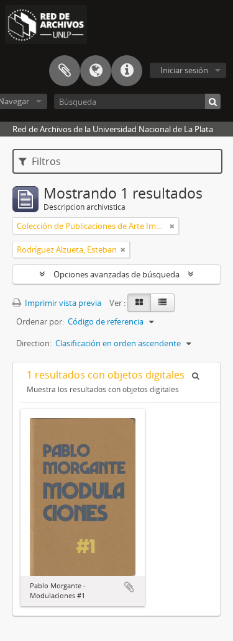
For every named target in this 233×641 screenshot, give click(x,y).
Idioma (95, 70)
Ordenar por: (40, 321)
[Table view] (162, 303)
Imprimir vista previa (62, 302)
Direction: (34, 343)
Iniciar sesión (184, 70)
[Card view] (139, 303)
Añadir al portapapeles (129, 587)
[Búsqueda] (213, 101)
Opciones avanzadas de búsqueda (116, 274)
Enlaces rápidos (126, 70)
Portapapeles (64, 70)
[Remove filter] (172, 226)
